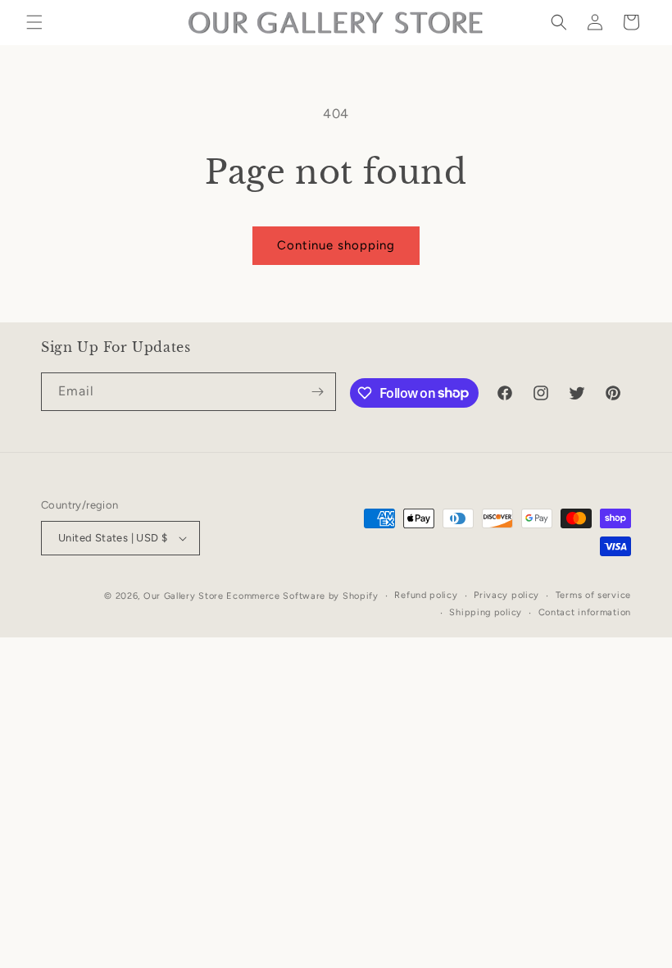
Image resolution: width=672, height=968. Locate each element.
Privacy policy (506, 595)
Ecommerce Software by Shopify (302, 596)
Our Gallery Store (183, 596)
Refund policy (425, 595)
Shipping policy (485, 612)
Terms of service (593, 595)
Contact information (584, 612)
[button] (34, 22)
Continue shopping (336, 245)
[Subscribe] (317, 391)
